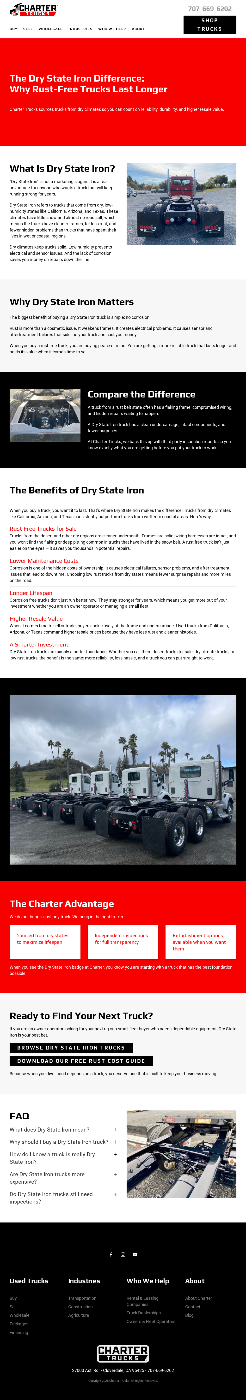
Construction (80, 1306)
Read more (123, 805)
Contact (192, 1306)
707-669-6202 (210, 8)
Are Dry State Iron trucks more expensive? (47, 1178)
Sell (13, 1306)
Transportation (82, 1298)
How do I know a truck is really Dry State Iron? (52, 1158)
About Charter (198, 1298)
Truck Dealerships (144, 1312)
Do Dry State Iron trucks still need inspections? (51, 1198)
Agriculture (78, 1315)
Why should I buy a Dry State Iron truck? (59, 1142)
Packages (19, 1323)
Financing (19, 1332)
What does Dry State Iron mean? (49, 1130)
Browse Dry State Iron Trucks (71, 1048)
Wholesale (20, 1315)
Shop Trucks (209, 24)
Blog (189, 1315)
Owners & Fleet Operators (151, 1321)
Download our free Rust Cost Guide (81, 1061)
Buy (13, 1298)
